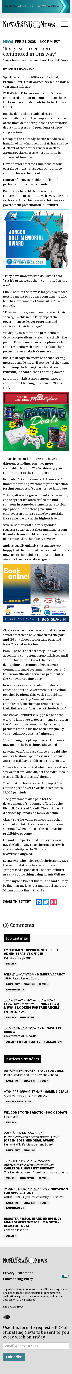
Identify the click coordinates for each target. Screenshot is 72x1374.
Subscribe (14, 1357)
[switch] (65, 1276)
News (8, 41)
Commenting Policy (18, 1279)
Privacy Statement (18, 1273)
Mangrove (17, 1306)
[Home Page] (29, 24)
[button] (6, 1317)
